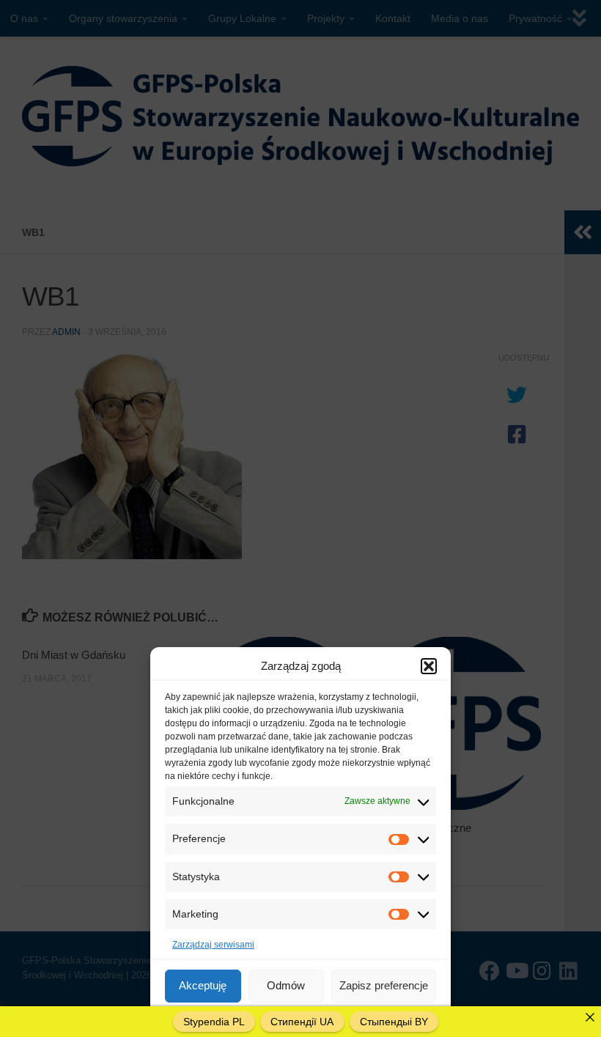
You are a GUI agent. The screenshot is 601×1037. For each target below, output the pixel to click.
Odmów (286, 985)
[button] (428, 666)
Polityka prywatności (347, 1018)
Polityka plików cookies (253, 1018)
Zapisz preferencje (383, 985)
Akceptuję (202, 985)
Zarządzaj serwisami (213, 945)
